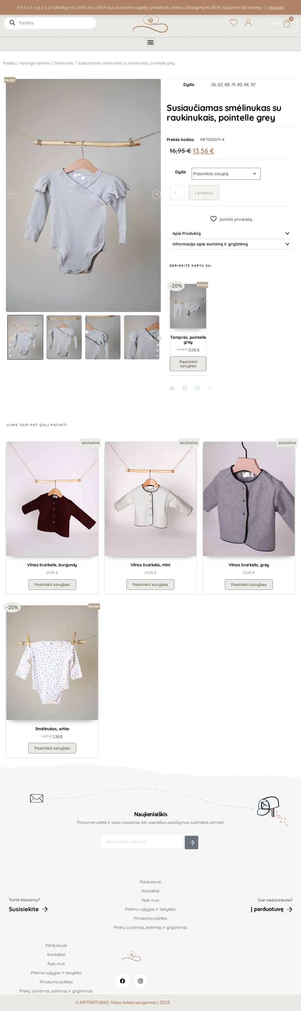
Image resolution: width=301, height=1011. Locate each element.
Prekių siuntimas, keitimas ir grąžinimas (150, 927)
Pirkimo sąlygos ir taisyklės (150, 909)
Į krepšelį (204, 192)
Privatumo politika (150, 918)
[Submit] (191, 842)
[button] (150, 42)
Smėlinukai (63, 63)
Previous (9, 336)
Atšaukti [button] (276, 7)
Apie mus (150, 900)
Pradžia (9, 63)
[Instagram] (140, 981)
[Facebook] (123, 981)
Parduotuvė (150, 881)
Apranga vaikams (35, 63)
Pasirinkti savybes (188, 363)
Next (156, 336)
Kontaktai (150, 891)
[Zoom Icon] (83, 195)
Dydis (180, 172)
